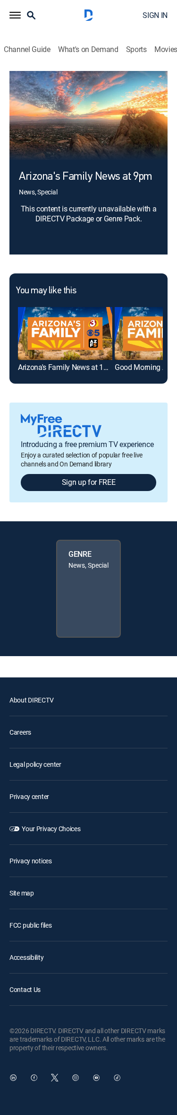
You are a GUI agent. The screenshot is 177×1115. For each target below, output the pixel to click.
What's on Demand (88, 49)
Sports (136, 49)
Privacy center (29, 796)
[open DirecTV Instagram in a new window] (75, 1077)
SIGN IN (155, 15)
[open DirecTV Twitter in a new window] (55, 1077)
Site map (21, 892)
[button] (15, 15)
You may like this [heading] (46, 291)
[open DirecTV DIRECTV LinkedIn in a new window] (13, 1077)
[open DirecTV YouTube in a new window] (96, 1077)
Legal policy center (35, 764)
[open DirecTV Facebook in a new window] (34, 1077)
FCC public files (30, 925)
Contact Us (25, 989)
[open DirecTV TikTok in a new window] (117, 1077)
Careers (20, 732)
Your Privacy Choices (51, 828)
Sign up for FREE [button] (89, 482)
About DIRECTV (31, 699)
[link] (65, 333)
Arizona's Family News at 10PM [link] (68, 367)
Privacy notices (30, 860)
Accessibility (26, 957)
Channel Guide (27, 49)
